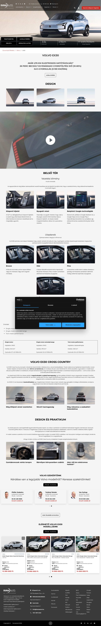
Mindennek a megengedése (73, 325)
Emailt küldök (17, 501)
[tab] (49, 506)
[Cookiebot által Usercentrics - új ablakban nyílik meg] (77, 300)
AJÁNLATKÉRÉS (50, 75)
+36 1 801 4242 (45, 3)
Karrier (53, 600)
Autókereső (54, 597)
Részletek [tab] (50, 305)
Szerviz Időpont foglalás (91, 8)
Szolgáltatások (37, 7)
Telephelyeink (55, 3)
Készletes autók (25, 43)
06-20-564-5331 (50, 499)
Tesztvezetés (9, 39)
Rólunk (54, 7)
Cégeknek (47, 7)
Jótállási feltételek (9, 611)
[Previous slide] (3, 550)
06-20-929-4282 (84, 499)
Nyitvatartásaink (35, 599)
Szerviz (28, 7)
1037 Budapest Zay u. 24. (37, 593)
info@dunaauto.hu (35, 3)
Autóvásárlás (19, 7)
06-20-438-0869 (17, 499)
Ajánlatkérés (25, 39)
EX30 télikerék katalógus (50, 515)
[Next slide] (97, 550)
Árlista (9, 43)
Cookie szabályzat (9, 606)
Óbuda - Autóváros (50, 484)
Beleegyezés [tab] (26, 305)
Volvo (18, 50)
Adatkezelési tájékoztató (11, 604)
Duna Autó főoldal (8, 50)
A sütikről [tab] (74, 305)
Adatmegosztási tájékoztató (12, 609)
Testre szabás (49, 325)
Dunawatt (54, 607)
